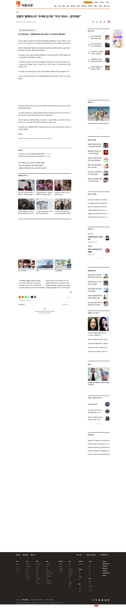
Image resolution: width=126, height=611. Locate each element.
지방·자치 (60, 566)
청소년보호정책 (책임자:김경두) (36, 599)
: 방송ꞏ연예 (93, 313)
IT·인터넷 (38, 578)
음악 (70, 564)
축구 (90, 566)
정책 (37, 580)
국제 (67, 6)
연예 (105, 6)
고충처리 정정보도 (106, 573)
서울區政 (61, 569)
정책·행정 (60, 564)
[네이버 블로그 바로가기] (108, 600)
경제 (63, 6)
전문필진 (80, 577)
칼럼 (79, 574)
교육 (27, 571)
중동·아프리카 (48, 571)
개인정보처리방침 (25, 599)
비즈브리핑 (38, 583)
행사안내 (18, 555)
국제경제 (48, 564)
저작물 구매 (104, 568)
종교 (70, 576)
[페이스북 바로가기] (93, 600)
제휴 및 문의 (25, 555)
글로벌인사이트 (49, 583)
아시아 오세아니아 (49, 573)
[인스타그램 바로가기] (99, 600)
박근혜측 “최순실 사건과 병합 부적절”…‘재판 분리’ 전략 (31, 156)
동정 (79, 589)
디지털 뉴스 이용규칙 (48, 599)
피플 (95, 6)
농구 (90, 571)
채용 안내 (33, 555)
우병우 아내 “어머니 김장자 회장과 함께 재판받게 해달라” (32, 154)
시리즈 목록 (81, 564)
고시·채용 (60, 571)
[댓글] (108, 22)
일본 (47, 569)
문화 (78, 6)
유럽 (47, 578)
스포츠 (100, 6)
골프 (90, 569)
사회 (59, 6)
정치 (55, 6)
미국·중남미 (48, 576)
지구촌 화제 (48, 580)
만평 (79, 579)
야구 (90, 564)
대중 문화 (70, 573)
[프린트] (100, 22)
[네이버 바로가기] (105, 600)
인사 (79, 587)
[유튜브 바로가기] (102, 600)
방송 (90, 581)
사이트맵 (104, 575)
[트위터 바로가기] (96, 600)
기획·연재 (83, 6)
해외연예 (90, 586)
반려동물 (70, 583)
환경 (27, 569)
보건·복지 (28, 578)
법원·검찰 (28, 566)
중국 (47, 566)
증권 (37, 576)
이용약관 (18, 599)
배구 (90, 573)
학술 (70, 566)
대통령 (17, 564)
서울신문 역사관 (105, 563)
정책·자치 (72, 6)
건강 (70, 580)
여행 (70, 578)
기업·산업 (38, 564)
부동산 (37, 566)
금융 (37, 569)
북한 (17, 569)
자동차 (37, 571)
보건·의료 (28, 576)
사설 (79, 572)
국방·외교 (18, 571)
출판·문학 (70, 571)
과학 (27, 573)
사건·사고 (28, 564)
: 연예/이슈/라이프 (94, 398)
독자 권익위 (104, 566)
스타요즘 (90, 590)
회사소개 (104, 561)
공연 (70, 587)
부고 (79, 591)
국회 (17, 566)
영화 (70, 585)
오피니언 (90, 6)
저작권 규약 (104, 570)
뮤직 (90, 588)
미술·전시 (70, 569)
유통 (37, 573)
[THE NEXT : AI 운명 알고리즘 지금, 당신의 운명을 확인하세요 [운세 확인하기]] (118, 38)
